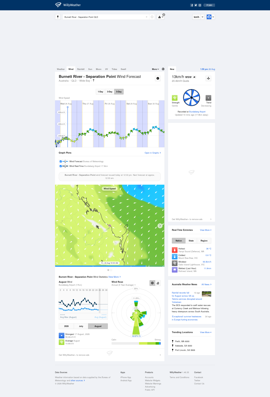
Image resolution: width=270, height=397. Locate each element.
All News (206, 284)
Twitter (197, 380)
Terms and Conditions (179, 377)
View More (113, 276)
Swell (123, 69)
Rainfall (81, 69)
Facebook (198, 377)
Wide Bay (84, 80)
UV (106, 69)
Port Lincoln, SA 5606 (185, 350)
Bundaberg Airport (197, 111)
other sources (77, 380)
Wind (70, 69)
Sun (90, 69)
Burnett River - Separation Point (93, 80)
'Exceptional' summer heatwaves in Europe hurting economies (191, 318)
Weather (61, 69)
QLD (74, 80)
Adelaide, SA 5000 (183, 345)
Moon (98, 69)
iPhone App (125, 377)
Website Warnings (153, 383)
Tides (114, 69)
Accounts (149, 377)
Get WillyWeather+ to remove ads (187, 219)
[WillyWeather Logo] (69, 5)
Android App (126, 380)
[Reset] (146, 17)
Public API (150, 389)
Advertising (150, 386)
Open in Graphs (152, 152)
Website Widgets (152, 380)
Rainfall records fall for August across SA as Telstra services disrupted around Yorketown (191, 302)
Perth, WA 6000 (182, 341)
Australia (64, 80)
